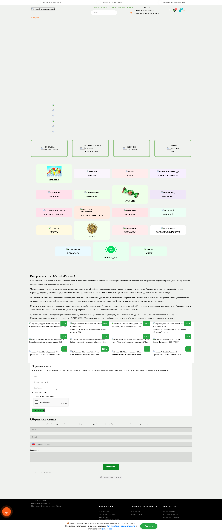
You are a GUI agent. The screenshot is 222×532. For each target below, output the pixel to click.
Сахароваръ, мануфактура (72, 27)
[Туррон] (111, 112)
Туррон (71, 44)
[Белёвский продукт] (111, 106)
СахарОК (72, 30)
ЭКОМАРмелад (71, 55)
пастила (67, 292)
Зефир (71, 75)
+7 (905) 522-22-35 (143, 8)
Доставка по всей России (41, 315)
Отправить (38, 410)
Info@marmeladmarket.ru (145, 10)
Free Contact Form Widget (112, 477)
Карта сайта (136, 514)
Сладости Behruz (71, 39)
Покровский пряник (71, 19)
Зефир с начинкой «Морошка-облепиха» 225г (88, 342)
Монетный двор (71, 11)
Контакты (135, 512)
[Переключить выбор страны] (34, 444)
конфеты (161, 289)
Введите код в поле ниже (44, 396)
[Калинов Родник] (111, 117)
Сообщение (34, 450)
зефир (60, 292)
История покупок (170, 514)
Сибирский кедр (71, 33)
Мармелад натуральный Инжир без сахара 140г (47, 326)
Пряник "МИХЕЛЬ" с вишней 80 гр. (167, 355)
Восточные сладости (71, 69)
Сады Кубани (71, 25)
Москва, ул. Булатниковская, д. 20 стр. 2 (159, 315)
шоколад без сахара (174, 289)
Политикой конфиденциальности (121, 526)
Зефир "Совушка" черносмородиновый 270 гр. (130, 342)
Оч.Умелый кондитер (72, 14)
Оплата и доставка (108, 514)
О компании (104, 512)
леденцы (43, 292)
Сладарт (72, 36)
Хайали (72, 50)
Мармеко (71, 2)
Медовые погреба (71, 5)
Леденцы (72, 83)
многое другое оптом (82, 292)
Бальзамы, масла (71, 64)
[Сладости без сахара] (111, 133)
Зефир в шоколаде (71, 78)
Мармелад (72, 86)
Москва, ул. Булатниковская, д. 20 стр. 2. (151, 13)
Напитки (71, 89)
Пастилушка (71, 16)
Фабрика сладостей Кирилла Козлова (72, 47)
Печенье (72, 97)
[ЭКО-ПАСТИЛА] (111, 122)
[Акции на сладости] (111, 128)
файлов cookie (108, 529)
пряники (52, 292)
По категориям (47, 61)
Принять (149, 526)
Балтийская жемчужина (72, 53)
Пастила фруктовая (71, 94)
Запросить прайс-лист (46, 72)
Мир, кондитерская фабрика (71, 8)
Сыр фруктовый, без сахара (72, 103)
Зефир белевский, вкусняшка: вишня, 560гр (46, 342)
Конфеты (71, 80)
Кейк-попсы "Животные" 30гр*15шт (84, 355)
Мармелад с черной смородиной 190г (126, 326)
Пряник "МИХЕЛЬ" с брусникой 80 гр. (44, 355)
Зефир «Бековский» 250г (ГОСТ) (166, 342)
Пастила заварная (72, 91)
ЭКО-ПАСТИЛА (71, 58)
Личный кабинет (170, 512)
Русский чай (72, 22)
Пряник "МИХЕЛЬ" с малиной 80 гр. (126, 355)
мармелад (34, 292)
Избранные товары (171, 517)
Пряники (72, 100)
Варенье (72, 66)
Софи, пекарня (72, 41)
